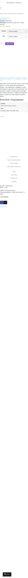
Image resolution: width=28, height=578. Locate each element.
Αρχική (2, 13)
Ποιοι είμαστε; (14, 491)
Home (14, 487)
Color (3, 36)
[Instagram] (5, 202)
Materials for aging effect (13, 22)
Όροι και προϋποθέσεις (14, 160)
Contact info (14, 178)
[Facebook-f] (2, 202)
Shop (5, 13)
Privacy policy (14, 163)
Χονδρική (14, 181)
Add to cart (9, 43)
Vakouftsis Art (14, 156)
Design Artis (3, 206)
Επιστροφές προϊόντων (14, 166)
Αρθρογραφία (14, 494)
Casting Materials (12, 13)
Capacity (4, 30)
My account (14, 175)
